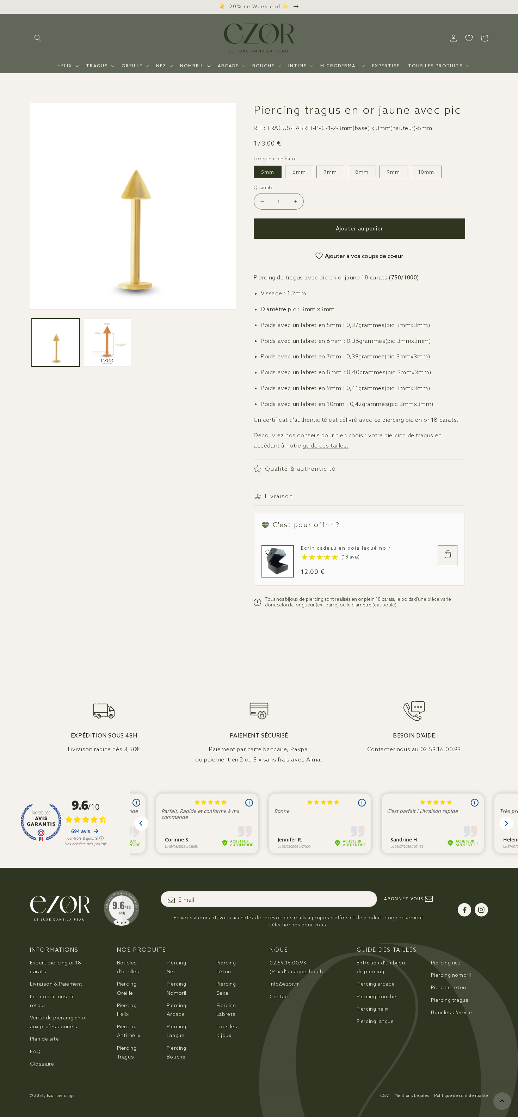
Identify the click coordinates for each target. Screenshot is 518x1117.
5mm (267, 172)
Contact (280, 996)
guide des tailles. (326, 445)
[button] (37, 38)
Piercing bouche (376, 996)
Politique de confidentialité (461, 1095)
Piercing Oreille (127, 988)
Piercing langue (375, 1021)
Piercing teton (448, 987)
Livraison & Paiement (56, 984)
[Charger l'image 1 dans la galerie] (56, 342)
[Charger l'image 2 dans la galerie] (107, 342)
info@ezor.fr (284, 984)
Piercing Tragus (127, 1052)
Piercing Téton (226, 967)
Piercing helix (373, 1009)
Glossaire (42, 1064)
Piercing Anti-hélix (129, 1030)
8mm (362, 172)
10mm (426, 172)
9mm (393, 172)
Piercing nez (446, 962)
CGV (385, 1095)
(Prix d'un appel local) (296, 967)
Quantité (263, 188)
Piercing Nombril (176, 988)
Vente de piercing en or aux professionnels (58, 1022)
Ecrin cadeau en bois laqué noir (346, 548)
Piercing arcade (376, 984)
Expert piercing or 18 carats (55, 967)
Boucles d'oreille (451, 1012)
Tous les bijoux (227, 1030)
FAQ (35, 1051)
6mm (299, 172)
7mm (330, 172)
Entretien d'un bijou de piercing (381, 967)
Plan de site (44, 1039)
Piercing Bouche (176, 1052)
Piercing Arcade (176, 1009)
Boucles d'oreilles (128, 967)
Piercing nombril (451, 975)
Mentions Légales (411, 1095)
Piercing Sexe (226, 988)
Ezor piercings (61, 1095)
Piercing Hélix (127, 1009)
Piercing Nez (176, 967)
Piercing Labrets (226, 1009)
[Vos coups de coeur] (469, 38)
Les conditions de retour (52, 1000)
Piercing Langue (176, 1030)
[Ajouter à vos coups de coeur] (268, 552)
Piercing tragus (449, 1000)
